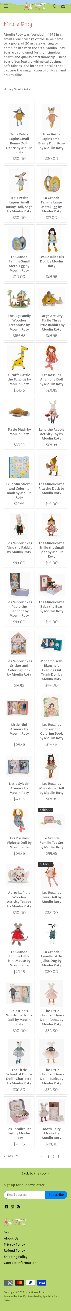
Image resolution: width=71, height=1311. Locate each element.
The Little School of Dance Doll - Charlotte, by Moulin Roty (19, 1076)
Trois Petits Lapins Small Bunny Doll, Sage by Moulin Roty (19, 204)
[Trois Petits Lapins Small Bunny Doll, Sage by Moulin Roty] (19, 180)
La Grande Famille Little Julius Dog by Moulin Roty (51, 958)
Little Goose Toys (34, 1292)
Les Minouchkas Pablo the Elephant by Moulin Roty (19, 609)
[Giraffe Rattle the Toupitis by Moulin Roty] (19, 357)
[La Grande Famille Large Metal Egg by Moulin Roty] (51, 180)
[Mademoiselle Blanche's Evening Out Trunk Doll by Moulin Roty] (51, 644)
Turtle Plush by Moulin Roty (19, 431)
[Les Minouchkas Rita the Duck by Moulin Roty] (51, 467)
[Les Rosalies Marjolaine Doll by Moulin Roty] (51, 766)
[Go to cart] (63, 6)
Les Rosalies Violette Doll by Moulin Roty (19, 842)
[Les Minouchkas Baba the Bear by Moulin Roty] (51, 585)
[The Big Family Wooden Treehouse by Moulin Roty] (19, 298)
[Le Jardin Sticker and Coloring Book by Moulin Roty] (19, 467)
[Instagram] (12, 1207)
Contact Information (20, 1263)
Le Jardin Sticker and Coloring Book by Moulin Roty (19, 491)
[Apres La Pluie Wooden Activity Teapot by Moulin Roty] (19, 875)
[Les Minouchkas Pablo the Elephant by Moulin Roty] (19, 585)
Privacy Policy (14, 1244)
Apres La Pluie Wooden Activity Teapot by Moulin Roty (19, 899)
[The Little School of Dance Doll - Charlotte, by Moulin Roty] (19, 1052)
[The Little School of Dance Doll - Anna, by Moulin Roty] (51, 993)
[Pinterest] (18, 1207)
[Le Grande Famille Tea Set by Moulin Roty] (51, 821)
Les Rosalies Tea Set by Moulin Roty (19, 1133)
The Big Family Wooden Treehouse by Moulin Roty (19, 322)
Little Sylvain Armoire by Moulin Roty (19, 788)
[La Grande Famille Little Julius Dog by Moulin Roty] (51, 934)
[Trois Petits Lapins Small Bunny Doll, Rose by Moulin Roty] (51, 117)
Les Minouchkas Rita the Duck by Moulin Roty (51, 488)
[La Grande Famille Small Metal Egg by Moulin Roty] (19, 239)
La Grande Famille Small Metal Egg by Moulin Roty (19, 263)
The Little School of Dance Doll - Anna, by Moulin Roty (52, 1017)
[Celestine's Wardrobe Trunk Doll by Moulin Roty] (19, 993)
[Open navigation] (6, 6)
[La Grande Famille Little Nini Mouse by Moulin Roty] (19, 934)
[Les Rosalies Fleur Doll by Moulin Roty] (51, 875)
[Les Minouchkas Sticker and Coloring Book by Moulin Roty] (19, 644)
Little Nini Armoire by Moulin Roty (19, 729)
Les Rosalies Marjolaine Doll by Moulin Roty (51, 788)
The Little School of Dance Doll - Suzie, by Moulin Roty (52, 1076)
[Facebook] (6, 1207)
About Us (11, 1238)
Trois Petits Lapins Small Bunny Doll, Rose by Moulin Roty (51, 141)
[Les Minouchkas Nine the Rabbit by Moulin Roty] (19, 526)
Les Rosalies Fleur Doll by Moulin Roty (51, 897)
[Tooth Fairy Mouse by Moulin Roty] (51, 1112)
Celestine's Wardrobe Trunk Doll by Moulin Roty (19, 1017)
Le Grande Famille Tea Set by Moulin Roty (51, 842)
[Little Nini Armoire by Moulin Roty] (19, 707)
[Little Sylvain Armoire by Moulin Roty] (19, 766)
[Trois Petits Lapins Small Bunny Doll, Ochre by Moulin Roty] (19, 117)
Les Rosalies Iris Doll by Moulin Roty (51, 261)
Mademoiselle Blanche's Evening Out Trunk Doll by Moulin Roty (51, 670)
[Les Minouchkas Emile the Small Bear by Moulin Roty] (51, 526)
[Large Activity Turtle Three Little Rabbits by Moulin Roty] (51, 298)
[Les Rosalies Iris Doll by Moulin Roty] (51, 239)
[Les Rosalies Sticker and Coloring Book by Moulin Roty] (51, 707)
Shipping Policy (15, 1257)
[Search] (55, 6)
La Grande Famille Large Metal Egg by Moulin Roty (51, 204)
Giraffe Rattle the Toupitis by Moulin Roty (19, 379)
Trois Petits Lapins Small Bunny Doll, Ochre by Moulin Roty (19, 143)
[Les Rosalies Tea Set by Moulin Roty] (19, 1112)
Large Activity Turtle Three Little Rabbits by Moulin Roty (52, 322)
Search (9, 1232)
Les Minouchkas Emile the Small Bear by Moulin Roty (51, 550)
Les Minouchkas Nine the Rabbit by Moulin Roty (19, 547)
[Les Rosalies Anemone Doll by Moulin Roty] (51, 357)
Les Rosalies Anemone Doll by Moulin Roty (51, 379)
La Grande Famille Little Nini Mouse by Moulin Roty (19, 958)
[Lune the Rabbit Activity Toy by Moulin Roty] (51, 412)
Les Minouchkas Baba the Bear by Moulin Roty (51, 606)
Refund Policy (14, 1250)
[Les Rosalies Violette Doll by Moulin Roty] (19, 821)
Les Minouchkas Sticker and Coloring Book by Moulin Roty (19, 668)
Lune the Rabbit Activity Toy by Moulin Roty (51, 434)
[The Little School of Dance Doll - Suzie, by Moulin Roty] (51, 1052)
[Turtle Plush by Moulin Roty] (19, 412)
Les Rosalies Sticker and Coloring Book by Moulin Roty (51, 731)
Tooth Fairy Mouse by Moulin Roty (51, 1133)
